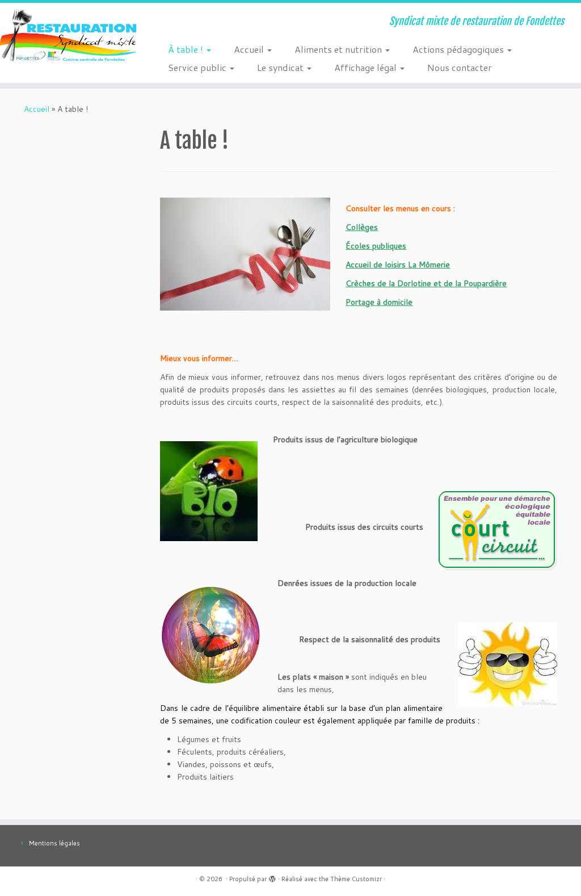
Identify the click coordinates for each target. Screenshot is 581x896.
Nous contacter (459, 67)
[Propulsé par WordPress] (272, 877)
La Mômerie (429, 264)
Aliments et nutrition (339, 49)
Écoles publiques (376, 246)
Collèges (362, 227)
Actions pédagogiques (459, 49)
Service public (198, 67)
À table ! (186, 49)
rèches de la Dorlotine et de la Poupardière (429, 283)
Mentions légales (54, 843)
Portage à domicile (379, 302)
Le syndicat (281, 67)
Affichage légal (366, 67)
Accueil (250, 49)
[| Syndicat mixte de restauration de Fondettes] (68, 37)
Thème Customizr (356, 879)
